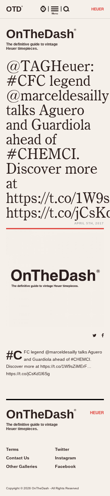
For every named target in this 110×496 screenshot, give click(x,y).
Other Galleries (21, 466)
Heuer (97, 413)
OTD (14, 9)
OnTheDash (41, 34)
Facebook (65, 466)
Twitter (62, 449)
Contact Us (17, 457)
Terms (12, 449)
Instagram (65, 457)
